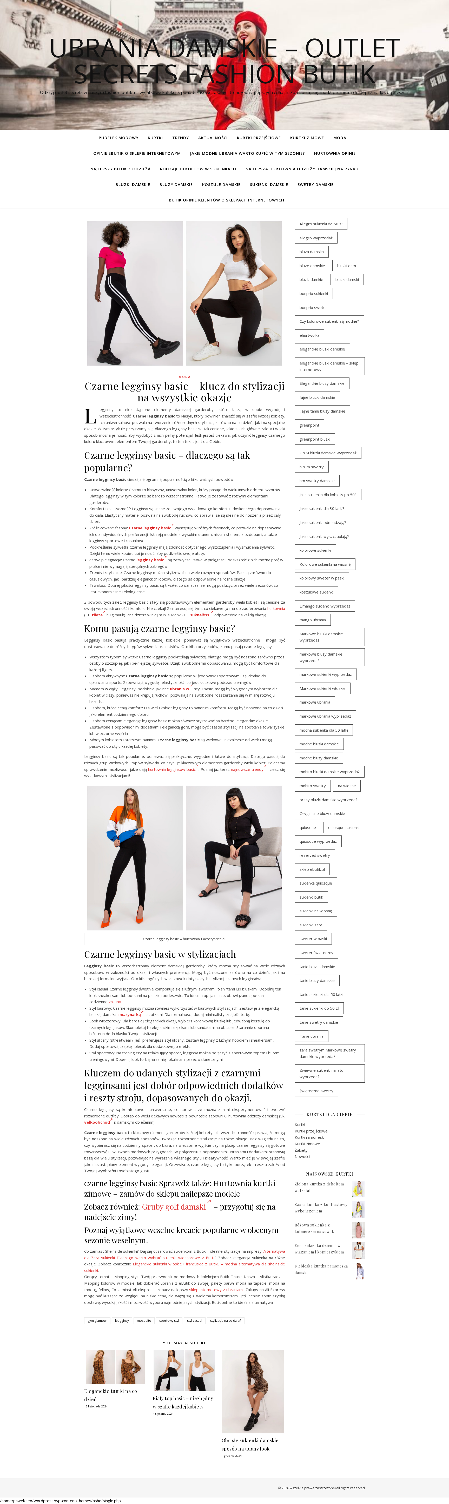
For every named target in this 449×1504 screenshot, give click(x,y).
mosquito (144, 1320)
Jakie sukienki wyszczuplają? (324, 536)
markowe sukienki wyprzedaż (326, 674)
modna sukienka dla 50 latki (324, 730)
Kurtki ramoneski (310, 1137)
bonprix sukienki (314, 293)
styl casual (194, 1320)
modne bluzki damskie (319, 743)
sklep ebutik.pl (312, 869)
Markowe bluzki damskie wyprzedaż (321, 637)
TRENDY (180, 137)
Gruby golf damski (174, 1206)
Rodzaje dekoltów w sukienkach (198, 168)
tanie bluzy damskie (317, 980)
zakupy (115, 1001)
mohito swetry (313, 785)
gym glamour (97, 1320)
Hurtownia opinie (335, 153)
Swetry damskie (316, 184)
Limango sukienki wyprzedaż (325, 606)
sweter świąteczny (316, 952)
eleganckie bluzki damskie (322, 349)
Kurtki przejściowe (259, 137)
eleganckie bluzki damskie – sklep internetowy (329, 366)
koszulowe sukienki (316, 592)
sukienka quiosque (316, 883)
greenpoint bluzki (315, 439)
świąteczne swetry (316, 1090)
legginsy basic (150, 559)
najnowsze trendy (247, 769)
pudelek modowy (118, 137)
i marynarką (129, 1014)
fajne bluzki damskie (317, 397)
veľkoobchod (97, 1122)
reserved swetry (315, 855)
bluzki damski (347, 279)
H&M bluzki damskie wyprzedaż (328, 452)
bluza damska (312, 251)
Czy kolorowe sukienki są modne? (329, 321)
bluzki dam (346, 265)
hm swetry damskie (317, 480)
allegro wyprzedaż (316, 237)
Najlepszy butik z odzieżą (120, 168)
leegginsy (122, 1320)
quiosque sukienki (343, 827)
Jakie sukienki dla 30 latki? (322, 508)
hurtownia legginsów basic (172, 769)
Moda (339, 137)
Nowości (302, 1156)
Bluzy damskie (176, 184)
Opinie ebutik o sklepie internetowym (137, 153)
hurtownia (276, 608)
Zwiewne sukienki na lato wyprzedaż (322, 1073)
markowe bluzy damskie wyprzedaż (321, 657)
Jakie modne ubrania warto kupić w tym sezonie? (247, 153)
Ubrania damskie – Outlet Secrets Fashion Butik (224, 60)
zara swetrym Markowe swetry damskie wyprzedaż (328, 1053)
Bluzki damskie (133, 184)
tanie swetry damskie (319, 1022)
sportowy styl (169, 1320)
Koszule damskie (221, 184)
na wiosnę (347, 785)
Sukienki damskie (269, 184)
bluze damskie (312, 265)
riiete (97, 614)
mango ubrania (313, 619)
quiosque (308, 827)
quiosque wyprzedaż (318, 841)
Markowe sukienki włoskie (323, 688)
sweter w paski (313, 938)
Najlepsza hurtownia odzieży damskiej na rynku (302, 168)
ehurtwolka (309, 335)
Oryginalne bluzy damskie (322, 813)
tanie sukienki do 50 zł (319, 1008)
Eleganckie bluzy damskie (322, 383)
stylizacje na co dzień (225, 1320)
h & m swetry (312, 466)
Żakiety (301, 1150)
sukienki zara (311, 924)
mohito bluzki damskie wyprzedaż (330, 771)
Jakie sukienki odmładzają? (323, 522)
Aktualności (213, 137)
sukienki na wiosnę (316, 910)
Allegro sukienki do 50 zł (321, 223)
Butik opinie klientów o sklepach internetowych (226, 200)
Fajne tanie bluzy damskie (322, 411)
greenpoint (309, 425)
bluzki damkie (311, 279)
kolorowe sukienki (315, 550)
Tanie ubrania (311, 1036)
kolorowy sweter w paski (322, 578)
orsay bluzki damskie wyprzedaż (328, 799)
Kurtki (155, 137)
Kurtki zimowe (307, 137)
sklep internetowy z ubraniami (216, 1289)
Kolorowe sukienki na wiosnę (325, 564)
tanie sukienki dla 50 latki (321, 994)
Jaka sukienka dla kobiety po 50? (328, 494)
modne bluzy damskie (319, 757)
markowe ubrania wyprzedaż (325, 716)
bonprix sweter (313, 307)
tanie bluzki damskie (317, 966)
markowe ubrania (315, 702)
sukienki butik (311, 897)
